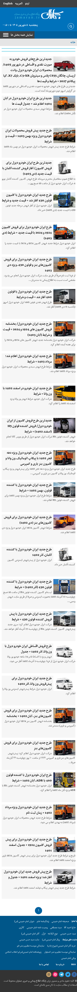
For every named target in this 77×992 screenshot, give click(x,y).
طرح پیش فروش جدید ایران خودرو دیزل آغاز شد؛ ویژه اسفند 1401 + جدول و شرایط (28, 877)
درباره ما (60, 964)
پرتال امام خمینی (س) (51, 940)
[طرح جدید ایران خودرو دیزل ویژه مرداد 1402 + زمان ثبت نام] (64, 812)
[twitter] (68, 974)
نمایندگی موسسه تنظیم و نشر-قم (30, 946)
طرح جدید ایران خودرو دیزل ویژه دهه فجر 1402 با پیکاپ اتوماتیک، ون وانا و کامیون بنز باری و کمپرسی (28, 458)
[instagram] (49, 974)
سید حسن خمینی (68, 934)
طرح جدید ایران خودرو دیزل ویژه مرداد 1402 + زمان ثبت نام (28, 810)
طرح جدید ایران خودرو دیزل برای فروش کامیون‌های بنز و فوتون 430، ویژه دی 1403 (28, 265)
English (8, 3)
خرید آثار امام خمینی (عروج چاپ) (61, 946)
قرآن (43, 934)
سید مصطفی (56, 927)
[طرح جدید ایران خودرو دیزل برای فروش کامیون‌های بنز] (64, 747)
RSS (73, 964)
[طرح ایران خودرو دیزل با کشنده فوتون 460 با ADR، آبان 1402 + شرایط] (64, 780)
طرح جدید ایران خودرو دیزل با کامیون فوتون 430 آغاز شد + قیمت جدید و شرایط (27, 197)
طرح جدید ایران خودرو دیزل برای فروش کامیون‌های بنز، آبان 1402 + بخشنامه (28, 713)
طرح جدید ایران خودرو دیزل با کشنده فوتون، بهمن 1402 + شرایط (29, 487)
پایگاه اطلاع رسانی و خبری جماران (30, 981)
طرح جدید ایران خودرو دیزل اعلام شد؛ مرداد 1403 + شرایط (28, 358)
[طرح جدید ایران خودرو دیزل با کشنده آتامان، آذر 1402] (64, 554)
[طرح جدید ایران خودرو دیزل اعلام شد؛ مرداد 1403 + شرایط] (64, 361)
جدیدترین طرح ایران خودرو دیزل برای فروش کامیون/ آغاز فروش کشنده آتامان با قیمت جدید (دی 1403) (27, 168)
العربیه (18, 3)
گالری (21, 927)
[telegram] (61, 974)
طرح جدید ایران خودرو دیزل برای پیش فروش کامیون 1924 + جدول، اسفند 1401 (29, 845)
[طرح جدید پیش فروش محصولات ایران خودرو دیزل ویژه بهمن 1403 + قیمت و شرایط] (64, 135)
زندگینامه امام (43, 921)
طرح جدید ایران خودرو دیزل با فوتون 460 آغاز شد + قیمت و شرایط (30, 294)
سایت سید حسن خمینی (29, 940)
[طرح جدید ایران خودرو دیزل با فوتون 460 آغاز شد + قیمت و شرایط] (64, 296)
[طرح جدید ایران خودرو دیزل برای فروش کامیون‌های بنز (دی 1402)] (64, 522)
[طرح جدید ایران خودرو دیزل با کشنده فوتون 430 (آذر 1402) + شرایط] (64, 586)
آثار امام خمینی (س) (30, 934)
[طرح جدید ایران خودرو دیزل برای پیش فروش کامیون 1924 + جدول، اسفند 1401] (64, 844)
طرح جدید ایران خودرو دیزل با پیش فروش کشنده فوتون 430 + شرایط (30, 616)
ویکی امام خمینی (68, 958)
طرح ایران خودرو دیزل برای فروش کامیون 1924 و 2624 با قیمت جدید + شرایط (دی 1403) (27, 233)
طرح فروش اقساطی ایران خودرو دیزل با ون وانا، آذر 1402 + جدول (28, 648)
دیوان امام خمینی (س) (24, 921)
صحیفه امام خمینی (60, 921)
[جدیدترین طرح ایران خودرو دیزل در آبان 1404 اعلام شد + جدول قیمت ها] (64, 103)
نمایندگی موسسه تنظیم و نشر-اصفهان (60, 952)
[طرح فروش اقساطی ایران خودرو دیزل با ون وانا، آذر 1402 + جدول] (64, 651)
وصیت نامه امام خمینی (37, 927)
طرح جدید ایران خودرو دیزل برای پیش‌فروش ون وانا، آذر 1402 (32, 681)
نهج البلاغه (53, 934)
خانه (72, 42)
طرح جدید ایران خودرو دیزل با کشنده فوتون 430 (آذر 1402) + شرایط (29, 584)
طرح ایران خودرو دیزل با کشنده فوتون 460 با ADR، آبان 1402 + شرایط (29, 777)
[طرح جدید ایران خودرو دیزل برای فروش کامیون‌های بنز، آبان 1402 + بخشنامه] (64, 715)
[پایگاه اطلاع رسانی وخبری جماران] (38, 14)
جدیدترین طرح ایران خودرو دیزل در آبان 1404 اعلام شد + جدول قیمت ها (27, 101)
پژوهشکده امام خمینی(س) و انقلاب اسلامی (23, 952)
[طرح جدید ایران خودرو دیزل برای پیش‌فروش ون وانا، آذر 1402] (64, 683)
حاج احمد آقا (70, 927)
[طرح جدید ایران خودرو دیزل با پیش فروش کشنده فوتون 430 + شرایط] (64, 618)
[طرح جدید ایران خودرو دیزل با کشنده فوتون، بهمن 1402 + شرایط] (64, 490)
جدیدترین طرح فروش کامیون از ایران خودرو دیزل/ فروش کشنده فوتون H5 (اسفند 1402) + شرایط (29, 426)
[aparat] (55, 974)
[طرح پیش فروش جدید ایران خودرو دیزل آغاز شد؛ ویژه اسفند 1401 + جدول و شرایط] (64, 876)
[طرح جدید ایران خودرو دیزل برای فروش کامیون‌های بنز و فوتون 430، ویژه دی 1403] (64, 264)
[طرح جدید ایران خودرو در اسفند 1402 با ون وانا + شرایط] (64, 393)
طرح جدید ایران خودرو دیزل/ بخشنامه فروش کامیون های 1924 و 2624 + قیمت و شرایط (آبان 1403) (27, 329)
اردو (27, 3)
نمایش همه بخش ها (22, 35)
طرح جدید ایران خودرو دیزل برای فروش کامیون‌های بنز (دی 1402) (28, 520)
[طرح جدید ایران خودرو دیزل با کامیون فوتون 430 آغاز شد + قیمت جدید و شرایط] (64, 200)
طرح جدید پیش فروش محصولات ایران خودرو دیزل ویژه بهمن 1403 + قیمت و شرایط (28, 136)
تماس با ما (44, 964)
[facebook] (74, 974)
